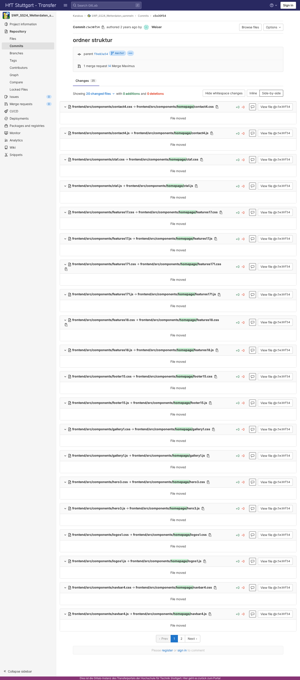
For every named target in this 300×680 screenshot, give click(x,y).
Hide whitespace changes (223, 93)
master (119, 53)
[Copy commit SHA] (103, 27)
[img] (130, 53)
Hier (185, 678)
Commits (143, 15)
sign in (182, 650)
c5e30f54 (159, 15)
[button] (65, 5)
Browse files (250, 27)
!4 (109, 66)
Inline (253, 93)
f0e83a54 (101, 54)
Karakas (78, 15)
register (167, 650)
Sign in (288, 5)
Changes (85, 80)
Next (192, 638)
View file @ (275, 107)
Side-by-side (271, 93)
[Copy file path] (217, 106)
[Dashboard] (31, 5)
